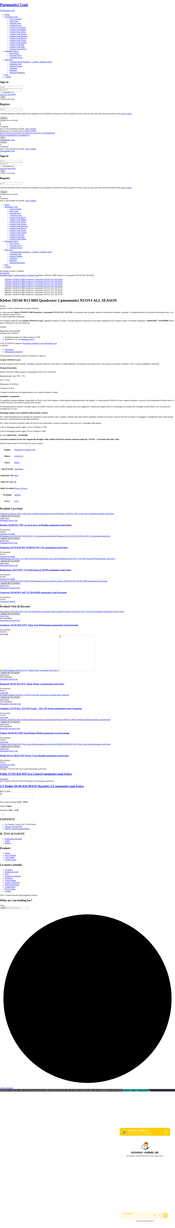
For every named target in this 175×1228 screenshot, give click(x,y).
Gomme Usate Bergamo (19, 36)
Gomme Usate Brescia (18, 38)
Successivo (4, 779)
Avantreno (13, 68)
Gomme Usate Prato (17, 47)
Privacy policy (142, 1090)
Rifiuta (133, 1090)
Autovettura (18, 469)
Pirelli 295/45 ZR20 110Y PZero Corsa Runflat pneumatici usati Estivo (34, 755)
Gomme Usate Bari (17, 45)
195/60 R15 (18, 456)
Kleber (17, 463)
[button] (87, 125)
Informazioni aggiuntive (14, 352)
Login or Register (6, 1088)
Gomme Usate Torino (18, 32)
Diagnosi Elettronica (17, 73)
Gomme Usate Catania (18, 43)
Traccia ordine (19, 135)
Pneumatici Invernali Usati (10, 588)
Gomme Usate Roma (17, 27)
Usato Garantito (15, 19)
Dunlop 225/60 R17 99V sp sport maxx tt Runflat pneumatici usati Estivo (36, 525)
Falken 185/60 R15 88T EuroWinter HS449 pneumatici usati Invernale (34, 733)
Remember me (8, 92)
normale (17, 495)
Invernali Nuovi (15, 55)
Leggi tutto (4, 634)
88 (15, 482)
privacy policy (126, 114)
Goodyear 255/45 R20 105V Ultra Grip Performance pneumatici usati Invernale (39, 625)
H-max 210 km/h (20, 488)
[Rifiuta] (149, 1090)
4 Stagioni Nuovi (16, 58)
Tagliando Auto (15, 64)
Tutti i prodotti (30, 129)
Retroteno (13, 70)
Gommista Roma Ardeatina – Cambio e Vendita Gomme (31, 62)
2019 (16, 501)
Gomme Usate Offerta (18, 49)
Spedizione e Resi (27, 339)
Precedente (4, 767)
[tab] (90, 350)
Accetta (126, 1090)
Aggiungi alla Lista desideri (10, 516)
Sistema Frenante (16, 66)
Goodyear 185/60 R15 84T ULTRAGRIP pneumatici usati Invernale (33, 592)
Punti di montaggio (7, 135)
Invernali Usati (15, 23)
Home (2, 275)
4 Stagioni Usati (16, 25)
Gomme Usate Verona (18, 40)
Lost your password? (8, 94)
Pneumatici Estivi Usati (9, 520)
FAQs (27, 135)
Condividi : (4, 345)
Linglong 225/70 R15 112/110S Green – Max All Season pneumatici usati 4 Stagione (41, 708)
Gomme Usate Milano (18, 30)
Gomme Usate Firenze (18, 34)
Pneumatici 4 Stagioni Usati (27, 275)
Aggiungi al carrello (7, 534)
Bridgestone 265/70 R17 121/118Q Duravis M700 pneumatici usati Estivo (35, 570)
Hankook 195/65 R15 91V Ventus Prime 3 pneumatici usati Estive (32, 684)
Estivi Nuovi (14, 53)
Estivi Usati (14, 21)
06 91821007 (5, 273)
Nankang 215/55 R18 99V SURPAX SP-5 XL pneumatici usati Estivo (34, 547)
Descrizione (9, 350)
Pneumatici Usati (14, 5)
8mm (16, 475)
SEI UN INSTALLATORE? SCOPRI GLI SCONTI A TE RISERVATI (27, 133)
